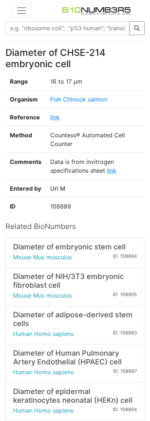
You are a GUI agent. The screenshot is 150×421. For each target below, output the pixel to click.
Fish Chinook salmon (78, 99)
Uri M (57, 188)
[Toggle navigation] (21, 10)
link (55, 117)
